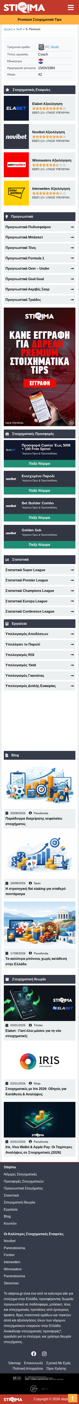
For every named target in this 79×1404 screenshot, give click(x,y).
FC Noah (52, 47)
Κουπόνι (10, 1223)
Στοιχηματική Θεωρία (19, 1202)
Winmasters (12, 1269)
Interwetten (12, 1262)
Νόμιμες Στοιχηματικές (20, 1174)
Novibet (9, 1241)
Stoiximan (11, 1283)
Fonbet (9, 1255)
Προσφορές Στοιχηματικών (24, 1181)
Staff (19, 29)
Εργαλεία (10, 1209)
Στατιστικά (11, 1195)
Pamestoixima (14, 1248)
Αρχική (8, 29)
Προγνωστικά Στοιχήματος (23, 1188)
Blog (7, 1216)
